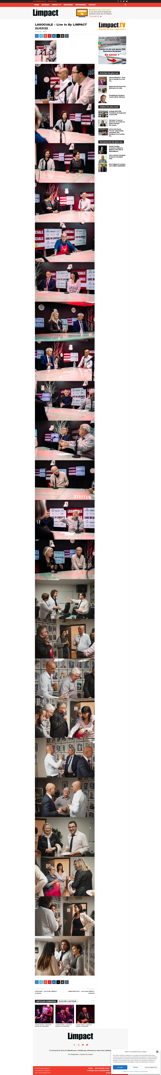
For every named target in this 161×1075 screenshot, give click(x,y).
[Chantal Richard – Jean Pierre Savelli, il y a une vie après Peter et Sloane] (103, 81)
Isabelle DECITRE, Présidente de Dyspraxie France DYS (117, 113)
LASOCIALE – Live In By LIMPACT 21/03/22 (46, 992)
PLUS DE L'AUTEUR (67, 1001)
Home (36, 4)
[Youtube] (127, 1)
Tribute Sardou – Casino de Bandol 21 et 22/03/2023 (63, 1025)
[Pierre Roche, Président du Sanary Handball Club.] (103, 158)
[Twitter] (124, 1)
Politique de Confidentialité (141, 1071)
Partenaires (80, 4)
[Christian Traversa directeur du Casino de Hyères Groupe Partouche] (103, 122)
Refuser (135, 1067)
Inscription (52, 1)
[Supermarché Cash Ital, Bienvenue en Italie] (103, 90)
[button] (157, 1052)
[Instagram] (121, 1)
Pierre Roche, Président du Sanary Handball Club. (117, 157)
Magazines (68, 4)
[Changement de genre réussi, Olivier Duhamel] (103, 99)
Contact (92, 4)
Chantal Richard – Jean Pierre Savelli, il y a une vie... (117, 79)
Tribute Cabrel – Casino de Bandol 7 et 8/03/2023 (84, 1025)
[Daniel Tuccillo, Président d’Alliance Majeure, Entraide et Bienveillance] (103, 150)
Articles (45, 4)
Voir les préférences (151, 1067)
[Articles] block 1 (48, 21)
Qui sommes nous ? (40, 1)
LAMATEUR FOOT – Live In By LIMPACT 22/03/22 (81, 992)
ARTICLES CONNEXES (46, 1001)
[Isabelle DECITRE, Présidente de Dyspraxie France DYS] (103, 113)
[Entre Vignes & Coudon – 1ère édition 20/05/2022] (103, 167)
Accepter (120, 1067)
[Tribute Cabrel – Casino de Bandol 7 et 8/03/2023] (85, 1014)
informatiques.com (44, 1073)
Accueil (36, 21)
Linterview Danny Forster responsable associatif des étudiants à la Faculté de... (116, 133)
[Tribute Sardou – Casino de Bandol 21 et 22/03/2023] (64, 1014)
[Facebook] (118, 1)
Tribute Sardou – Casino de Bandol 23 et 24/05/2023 (43, 1025)
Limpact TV (56, 4)
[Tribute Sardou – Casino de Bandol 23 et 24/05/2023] (44, 1014)
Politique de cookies (128, 1071)
